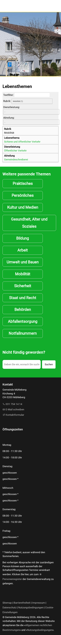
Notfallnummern (23, 333)
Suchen (49, 364)
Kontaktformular (15, 414)
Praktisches (23, 183)
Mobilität (22, 274)
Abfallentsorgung (22, 321)
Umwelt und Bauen (23, 262)
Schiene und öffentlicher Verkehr (22, 141)
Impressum (38, 602)
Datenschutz (9, 607)
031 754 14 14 (14, 404)
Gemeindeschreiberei (16, 159)
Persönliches (23, 195)
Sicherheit (22, 286)
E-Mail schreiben (15, 409)
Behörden (23, 309)
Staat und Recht (22, 297)
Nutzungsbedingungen (30, 607)
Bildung (22, 238)
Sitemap (7, 602)
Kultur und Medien (22, 207)
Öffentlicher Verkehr (15, 150)
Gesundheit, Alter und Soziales (29, 223)
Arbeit (22, 250)
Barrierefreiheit (22, 602)
